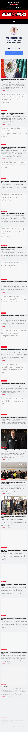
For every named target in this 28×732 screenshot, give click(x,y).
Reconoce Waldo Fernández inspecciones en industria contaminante (12, 214)
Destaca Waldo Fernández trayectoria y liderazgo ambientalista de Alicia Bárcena (13, 517)
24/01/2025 (9, 124)
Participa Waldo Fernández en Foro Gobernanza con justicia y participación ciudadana (14, 350)
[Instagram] (12, 48)
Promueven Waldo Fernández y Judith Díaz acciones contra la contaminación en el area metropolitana (11, 248)
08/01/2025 (9, 394)
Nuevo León (4, 110)
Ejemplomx (3, 90)
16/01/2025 (9, 258)
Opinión (3, 683)
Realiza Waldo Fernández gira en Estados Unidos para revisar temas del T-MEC (14, 182)
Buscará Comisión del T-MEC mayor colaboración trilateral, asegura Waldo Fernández (14, 652)
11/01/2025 (9, 493)
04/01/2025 (9, 426)
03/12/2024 (9, 695)
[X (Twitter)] (16, 48)
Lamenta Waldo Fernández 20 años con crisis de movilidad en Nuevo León (14, 417)
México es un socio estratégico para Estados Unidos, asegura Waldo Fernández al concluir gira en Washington (12, 114)
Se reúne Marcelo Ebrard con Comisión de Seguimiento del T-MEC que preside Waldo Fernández (13, 483)
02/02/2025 (9, 90)
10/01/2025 (9, 360)
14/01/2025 (9, 292)
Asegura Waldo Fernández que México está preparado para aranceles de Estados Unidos (13, 80)
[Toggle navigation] (14, 21)
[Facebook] (9, 48)
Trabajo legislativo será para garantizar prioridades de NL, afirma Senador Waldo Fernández (14, 551)
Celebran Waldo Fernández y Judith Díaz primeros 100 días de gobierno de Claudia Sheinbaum (13, 316)
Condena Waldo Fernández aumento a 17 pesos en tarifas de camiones (13, 450)
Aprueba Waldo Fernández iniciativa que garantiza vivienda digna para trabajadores (13, 585)
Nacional (4, 76)
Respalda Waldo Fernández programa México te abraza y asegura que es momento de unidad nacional (13, 148)
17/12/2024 (9, 561)
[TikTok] (19, 48)
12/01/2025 (9, 326)
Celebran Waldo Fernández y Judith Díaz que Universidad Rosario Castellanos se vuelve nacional (12, 719)
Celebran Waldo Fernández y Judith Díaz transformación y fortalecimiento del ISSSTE (14, 282)
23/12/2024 (9, 459)
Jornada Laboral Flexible (5, 686)
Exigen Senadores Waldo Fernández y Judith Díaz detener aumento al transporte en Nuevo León (13, 384)
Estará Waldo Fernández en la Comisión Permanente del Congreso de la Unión (13, 618)
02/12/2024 (9, 729)
